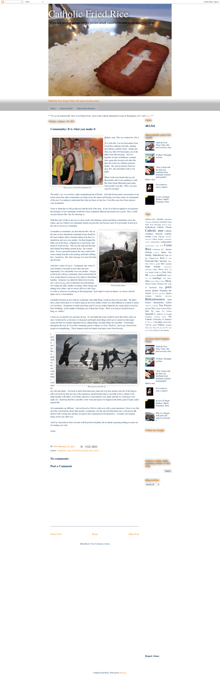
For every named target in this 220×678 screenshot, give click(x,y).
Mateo (56, 446)
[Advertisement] (158, 529)
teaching (157, 317)
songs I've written (164, 311)
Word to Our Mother (161, 330)
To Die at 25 (149, 322)
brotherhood (150, 227)
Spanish (149, 313)
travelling (158, 322)
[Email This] (86, 446)
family (148, 255)
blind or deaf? (166, 224)
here (147, 115)
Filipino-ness (154, 258)
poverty (148, 290)
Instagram (148, 269)
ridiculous (168, 296)
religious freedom (153, 296)
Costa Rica (76, 450)
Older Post (134, 534)
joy (170, 269)
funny (169, 261)
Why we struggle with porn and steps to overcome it (163, 417)
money (152, 281)
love (164, 272)
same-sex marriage (151, 305)
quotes (168, 293)
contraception (166, 241)
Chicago (148, 239)
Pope (161, 287)
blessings (157, 224)
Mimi (147, 281)
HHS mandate (166, 264)
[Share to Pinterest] (96, 446)
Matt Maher (167, 278)
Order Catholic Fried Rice (86, 108)
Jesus (166, 269)
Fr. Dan (168, 258)
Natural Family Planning (154, 283)
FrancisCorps (87, 450)
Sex (153, 308)
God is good (155, 264)
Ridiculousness (155, 299)
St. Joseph (168, 314)
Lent (156, 272)
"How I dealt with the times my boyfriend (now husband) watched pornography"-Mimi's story (157, 173)
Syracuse (148, 316)
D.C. (163, 249)
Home (53, 108)
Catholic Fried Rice (88, 13)
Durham (148, 252)
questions (162, 293)
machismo (152, 275)
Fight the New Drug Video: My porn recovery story (73, 100)
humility (157, 266)
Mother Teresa (160, 281)
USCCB (148, 325)
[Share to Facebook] (93, 446)
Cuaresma (156, 249)
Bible (152, 224)
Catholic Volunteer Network (158, 232)
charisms (168, 236)
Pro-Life (155, 293)
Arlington (148, 222)
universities (167, 322)
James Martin (158, 269)
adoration (168, 219)
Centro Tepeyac (158, 236)
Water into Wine (151, 328)
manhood (161, 275)
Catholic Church (164, 227)
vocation (168, 325)
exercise (156, 252)
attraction (155, 222)
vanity (154, 325)
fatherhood (158, 255)
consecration (154, 242)
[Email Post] (81, 446)
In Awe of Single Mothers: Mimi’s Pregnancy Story (163, 199)
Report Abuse (152, 656)
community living (64, 450)
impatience (167, 267)
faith (169, 252)
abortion (160, 219)
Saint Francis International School (158, 301)
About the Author (66, 108)
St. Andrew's (158, 314)
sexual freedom (161, 308)
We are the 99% (162, 328)
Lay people (149, 272)
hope (147, 266)
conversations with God (154, 245)
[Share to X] (91, 446)
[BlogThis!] (88, 446)
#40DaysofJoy (150, 219)
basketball (163, 222)
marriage (157, 277)
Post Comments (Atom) (100, 543)
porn (168, 287)
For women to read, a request (161, 185)
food (162, 257)
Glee (147, 264)
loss (160, 272)
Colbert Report (157, 239)
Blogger (123, 672)
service (96, 450)
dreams (168, 249)
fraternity (163, 261)
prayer (155, 290)
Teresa (164, 317)
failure (163, 252)
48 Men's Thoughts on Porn (163, 156)
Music (168, 280)
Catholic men (154, 230)
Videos (160, 324)
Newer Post (56, 534)
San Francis (165, 305)
